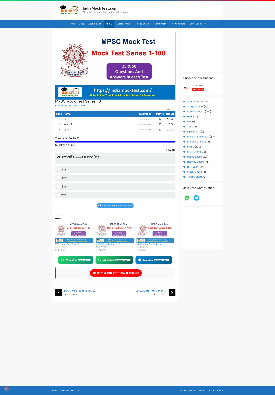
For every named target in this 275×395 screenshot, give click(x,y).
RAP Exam (193, 166)
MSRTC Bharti (195, 151)
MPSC (109, 23)
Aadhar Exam (95, 23)
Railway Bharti (178, 23)
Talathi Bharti (160, 23)
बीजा (64, 186)
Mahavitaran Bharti (198, 136)
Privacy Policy (216, 390)
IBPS (189, 116)
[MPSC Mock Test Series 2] (115, 232)
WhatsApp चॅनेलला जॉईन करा (116, 260)
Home (72, 23)
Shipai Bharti (194, 171)
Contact (202, 390)
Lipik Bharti (193, 131)
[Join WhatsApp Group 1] (187, 200)
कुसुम (64, 169)
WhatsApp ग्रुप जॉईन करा (78, 260)
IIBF (189, 121)
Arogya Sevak (195, 106)
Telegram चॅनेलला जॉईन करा (156, 260)
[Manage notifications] (6, 388)
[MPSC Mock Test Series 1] (74, 232)
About (192, 390)
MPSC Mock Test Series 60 (80, 290)
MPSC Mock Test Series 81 (151, 290)
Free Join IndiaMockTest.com (116, 205)
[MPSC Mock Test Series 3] (155, 232)
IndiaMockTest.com (100, 8)
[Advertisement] (180, 9)
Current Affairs (123, 23)
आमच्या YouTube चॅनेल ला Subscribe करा (117, 272)
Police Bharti (142, 23)
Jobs (81, 23)
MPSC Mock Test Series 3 (148, 244)
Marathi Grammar (197, 141)
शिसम (63, 195)
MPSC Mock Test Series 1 (67, 244)
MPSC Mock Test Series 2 (108, 244)
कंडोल (64, 177)
